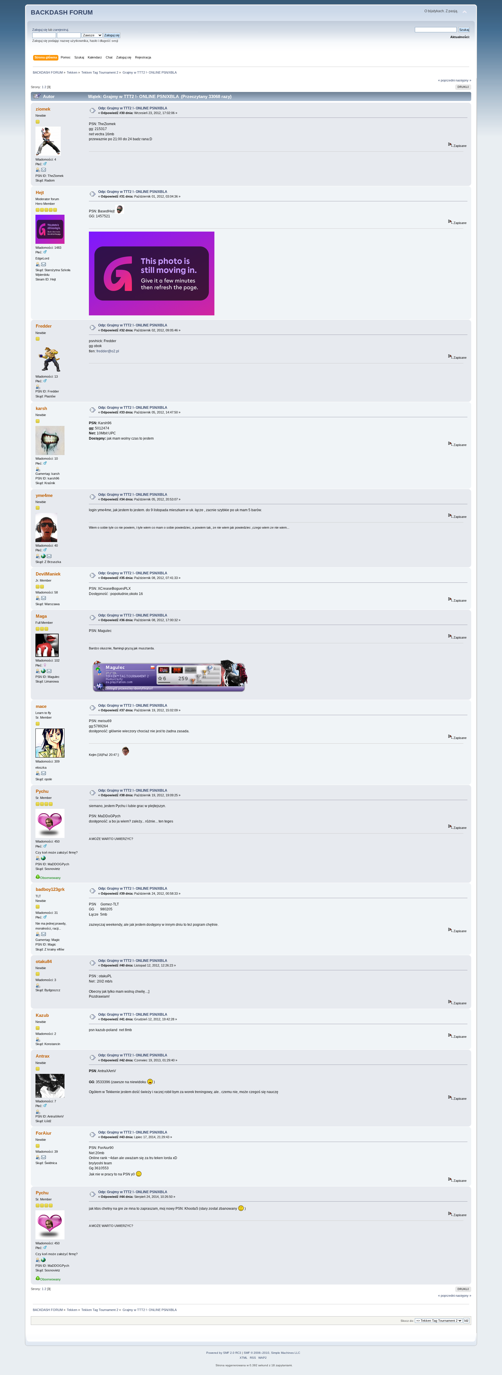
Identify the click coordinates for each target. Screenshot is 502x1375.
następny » (463, 80)
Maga (41, 616)
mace (41, 706)
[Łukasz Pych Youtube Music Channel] (43, 859)
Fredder (44, 326)
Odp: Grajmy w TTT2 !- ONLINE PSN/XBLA (132, 108)
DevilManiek (48, 573)
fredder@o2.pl (107, 351)
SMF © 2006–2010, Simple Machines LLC (272, 1352)
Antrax (42, 1056)
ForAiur (43, 1133)
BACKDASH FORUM (62, 12)
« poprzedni (446, 80)
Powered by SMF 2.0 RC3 (223, 1352)
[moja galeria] (43, 557)
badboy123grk (50, 889)
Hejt (40, 192)
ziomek (43, 108)
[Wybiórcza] (43, 672)
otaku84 (44, 961)
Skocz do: (407, 1320)
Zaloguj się (39, 29)
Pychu (42, 791)
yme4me (44, 495)
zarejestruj (60, 29)
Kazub (42, 1015)
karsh (41, 408)
